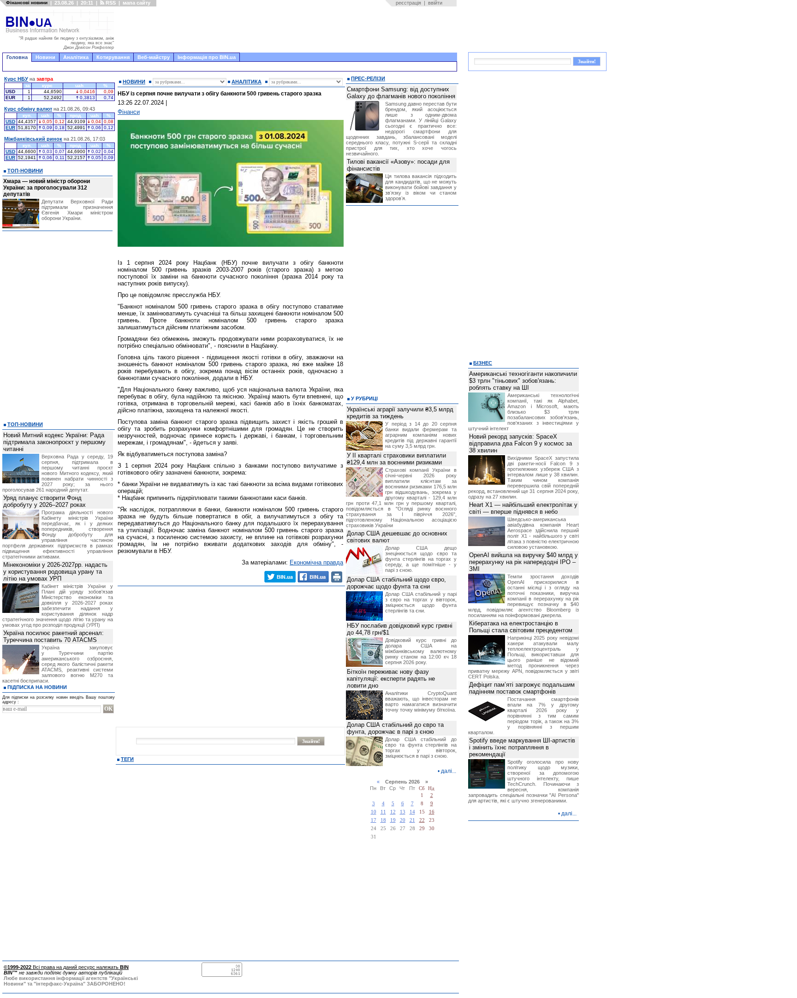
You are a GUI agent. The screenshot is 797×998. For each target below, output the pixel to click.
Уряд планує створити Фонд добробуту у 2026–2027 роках (44, 501)
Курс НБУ (16, 79)
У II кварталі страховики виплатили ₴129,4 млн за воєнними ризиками (396, 459)
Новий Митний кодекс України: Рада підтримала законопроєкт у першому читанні (54, 442)
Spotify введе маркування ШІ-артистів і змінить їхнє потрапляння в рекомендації (522, 747)
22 (422, 820)
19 (393, 820)
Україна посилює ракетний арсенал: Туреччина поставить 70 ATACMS (53, 636)
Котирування (113, 57)
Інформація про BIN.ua (207, 57)
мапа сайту (136, 3)
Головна (17, 57)
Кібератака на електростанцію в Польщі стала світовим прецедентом (520, 627)
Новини (45, 57)
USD (10, 121)
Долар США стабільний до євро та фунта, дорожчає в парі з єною (395, 728)
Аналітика (76, 57)
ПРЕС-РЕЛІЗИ (368, 78)
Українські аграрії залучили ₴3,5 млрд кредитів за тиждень (400, 413)
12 (393, 811)
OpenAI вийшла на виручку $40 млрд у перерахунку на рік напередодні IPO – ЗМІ (523, 562)
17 (373, 820)
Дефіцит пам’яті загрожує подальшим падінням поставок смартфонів (522, 688)
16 (431, 811)
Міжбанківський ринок (33, 139)
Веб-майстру (153, 57)
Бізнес (482, 363)
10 (373, 811)
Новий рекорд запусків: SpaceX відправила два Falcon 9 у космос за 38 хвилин (520, 443)
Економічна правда (316, 562)
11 (383, 811)
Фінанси (129, 111)
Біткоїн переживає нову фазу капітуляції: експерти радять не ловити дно (391, 678)
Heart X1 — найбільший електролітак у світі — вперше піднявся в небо (523, 508)
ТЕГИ (127, 759)
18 (383, 820)
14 (412, 811)
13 (402, 811)
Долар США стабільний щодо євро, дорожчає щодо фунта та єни (396, 583)
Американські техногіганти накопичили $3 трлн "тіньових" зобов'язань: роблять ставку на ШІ (523, 380)
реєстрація (408, 3)
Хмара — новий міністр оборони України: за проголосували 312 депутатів (46, 187)
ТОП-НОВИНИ (25, 170)
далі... (448, 771)
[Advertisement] (288, 29)
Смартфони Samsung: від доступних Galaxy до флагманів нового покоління (401, 93)
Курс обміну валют (28, 109)
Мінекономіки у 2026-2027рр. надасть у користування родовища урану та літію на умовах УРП (55, 571)
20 (402, 820)
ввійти (435, 3)
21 (412, 820)
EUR (10, 127)
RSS (110, 3)
